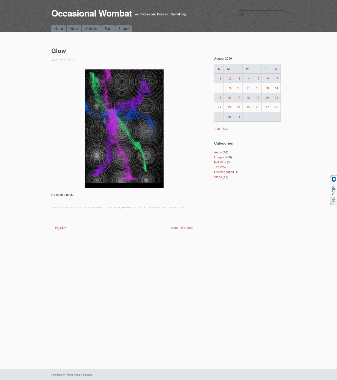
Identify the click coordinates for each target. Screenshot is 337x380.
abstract (97, 207)
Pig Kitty (58, 227)
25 (248, 107)
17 (238, 97)
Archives (91, 28)
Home (59, 28)
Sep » (227, 128)
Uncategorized (224, 172)
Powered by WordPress (65, 375)
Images (219, 157)
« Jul (217, 128)
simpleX (88, 375)
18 (248, 97)
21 (276, 97)
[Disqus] (124, 291)
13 (267, 88)
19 (257, 97)
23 (229, 107)
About (74, 28)
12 (257, 88)
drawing (113, 207)
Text (217, 167)
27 (267, 107)
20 (267, 97)
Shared (123, 28)
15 (219, 97)
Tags (108, 28)
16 (229, 97)
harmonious (132, 207)
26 (257, 107)
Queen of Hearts (184, 227)
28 (276, 107)
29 (219, 117)
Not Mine (220, 162)
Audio (218, 152)
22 (219, 107)
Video (218, 177)
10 (238, 88)
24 (238, 107)
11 (248, 88)
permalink (176, 207)
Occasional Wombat (91, 12)
